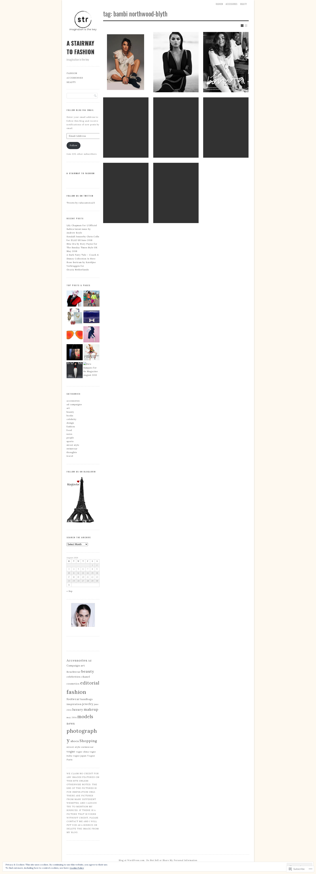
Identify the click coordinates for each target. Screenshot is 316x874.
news (69, 434)
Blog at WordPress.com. (132, 860)
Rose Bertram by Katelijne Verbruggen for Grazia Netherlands (81, 266)
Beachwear (74, 671)
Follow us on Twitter (80, 195)
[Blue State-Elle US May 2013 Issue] (91, 334)
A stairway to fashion (81, 173)
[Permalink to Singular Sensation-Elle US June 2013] (125, 193)
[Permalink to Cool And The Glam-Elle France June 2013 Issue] (176, 127)
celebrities (74, 676)
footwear (73, 699)
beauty (243, 4)
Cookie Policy (77, 868)
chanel (85, 676)
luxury (77, 710)
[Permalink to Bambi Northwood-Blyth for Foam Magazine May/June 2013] (176, 193)
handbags (86, 699)
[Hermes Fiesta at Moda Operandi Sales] (91, 317)
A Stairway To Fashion (80, 47)
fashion (71, 426)
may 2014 (72, 717)
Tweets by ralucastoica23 (81, 203)
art (68, 408)
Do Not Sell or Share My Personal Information (171, 860)
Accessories (77, 660)
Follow (73, 145)
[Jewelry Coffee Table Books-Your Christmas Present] (75, 317)
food (69, 430)
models (85, 716)
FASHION (219, 4)
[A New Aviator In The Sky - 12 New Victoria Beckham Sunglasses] (75, 334)
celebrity (71, 419)
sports (70, 441)
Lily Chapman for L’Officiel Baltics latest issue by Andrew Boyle (82, 229)
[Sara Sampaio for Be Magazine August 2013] (91, 369)
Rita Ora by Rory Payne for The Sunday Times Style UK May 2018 (82, 247)
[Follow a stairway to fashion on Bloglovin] (80, 521)
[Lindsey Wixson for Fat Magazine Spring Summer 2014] (75, 299)
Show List (246, 25)
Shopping (88, 741)
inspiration (74, 704)
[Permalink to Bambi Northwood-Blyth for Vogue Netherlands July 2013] (125, 127)
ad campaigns (74, 404)
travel (70, 456)
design (70, 423)
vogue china (82, 751)
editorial (89, 683)
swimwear (72, 448)
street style (73, 445)
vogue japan (79, 756)
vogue (71, 751)
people (70, 437)
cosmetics (73, 683)
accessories (231, 4)
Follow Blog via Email (80, 110)
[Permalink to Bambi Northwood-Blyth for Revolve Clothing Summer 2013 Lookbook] (226, 127)
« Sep (69, 591)
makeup (91, 709)
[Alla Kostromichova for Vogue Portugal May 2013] (91, 352)
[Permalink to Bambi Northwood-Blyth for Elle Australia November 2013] (226, 62)
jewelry (87, 704)
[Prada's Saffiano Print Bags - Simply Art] (75, 352)
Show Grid (242, 25)
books (70, 415)
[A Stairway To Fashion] (83, 36)
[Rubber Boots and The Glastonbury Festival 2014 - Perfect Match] (91, 299)
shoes (75, 741)
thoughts (72, 452)
